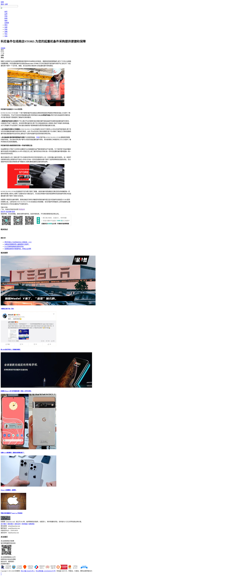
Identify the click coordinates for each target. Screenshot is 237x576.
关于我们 (4, 524)
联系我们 (11, 524)
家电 (5, 18)
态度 (5, 27)
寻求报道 (24, 524)
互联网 (6, 23)
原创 (5, 25)
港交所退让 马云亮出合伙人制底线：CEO (18, 242)
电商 (5, 20)
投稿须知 (31, 524)
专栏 (5, 34)
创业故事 (8, 211)
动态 (5, 36)
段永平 (3, 211)
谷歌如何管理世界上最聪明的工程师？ (17, 244)
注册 (6, 4)
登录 (2, 4)
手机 (5, 16)
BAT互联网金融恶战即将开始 (14, 246)
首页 (5, 11)
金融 (5, 31)
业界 (5, 14)
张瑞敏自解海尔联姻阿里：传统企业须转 (17, 249)
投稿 (2, 2)
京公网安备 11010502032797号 (45, 571)
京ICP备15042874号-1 (28, 571)
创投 (5, 29)
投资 (13, 211)
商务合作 (18, 524)
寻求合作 (22, 209)
